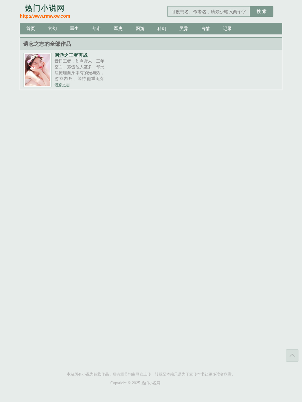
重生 (74, 28)
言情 (205, 28)
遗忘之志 (62, 85)
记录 (227, 28)
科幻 (161, 28)
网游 (140, 28)
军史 (118, 28)
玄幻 (52, 28)
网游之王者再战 (71, 55)
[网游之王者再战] (37, 85)
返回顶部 (292, 355)
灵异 (183, 28)
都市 (96, 28)
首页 (30, 28)
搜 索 (262, 11)
